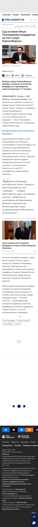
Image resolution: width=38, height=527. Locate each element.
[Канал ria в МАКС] (6, 430)
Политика (5, 442)
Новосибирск (7, 324)
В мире (33, 442)
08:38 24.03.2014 (8, 24)
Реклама (17, 445)
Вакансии (5, 454)
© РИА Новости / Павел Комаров (11, 66)
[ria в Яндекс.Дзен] (14, 430)
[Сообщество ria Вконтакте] (21, 430)
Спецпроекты (7, 445)
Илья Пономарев (9, 320)
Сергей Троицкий (24, 320)
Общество (14, 442)
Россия (17, 324)
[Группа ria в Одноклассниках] (29, 430)
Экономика (24, 442)
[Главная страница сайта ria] (12, 20)
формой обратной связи (10, 509)
